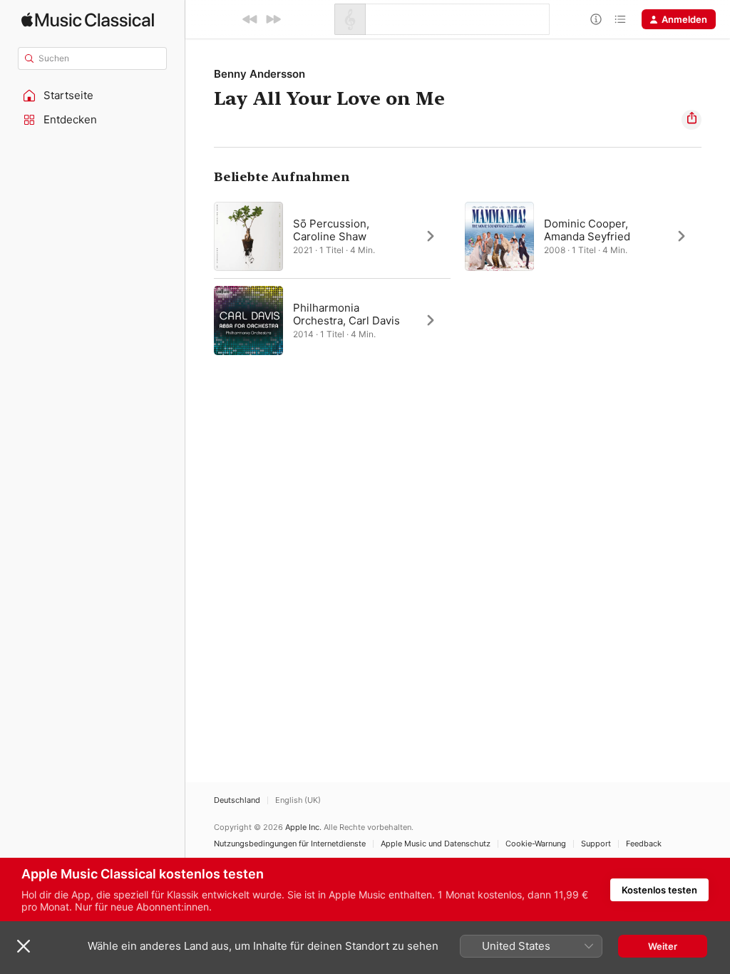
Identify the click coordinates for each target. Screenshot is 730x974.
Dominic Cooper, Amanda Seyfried (587, 230)
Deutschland (237, 800)
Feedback (644, 844)
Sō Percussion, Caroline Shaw (331, 230)
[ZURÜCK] (250, 19)
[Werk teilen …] (691, 120)
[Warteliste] (620, 19)
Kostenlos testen (659, 890)
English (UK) (298, 800)
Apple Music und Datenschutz (435, 844)
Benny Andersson (259, 74)
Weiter (662, 946)
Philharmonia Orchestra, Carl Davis (346, 314)
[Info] (596, 19)
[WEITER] (273, 19)
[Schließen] (23, 946)
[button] (93, 95)
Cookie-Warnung (535, 844)
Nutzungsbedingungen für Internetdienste (290, 844)
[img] (87, 19)
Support (596, 844)
